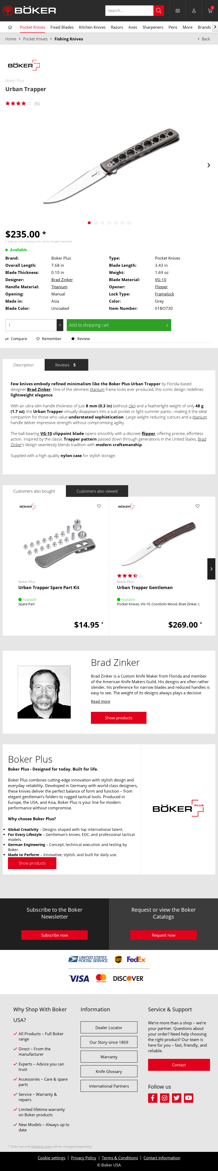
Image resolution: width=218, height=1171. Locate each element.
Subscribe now (54, 935)
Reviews (65, 364)
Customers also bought (34, 491)
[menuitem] (137, 10)
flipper (148, 433)
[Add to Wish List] (99, 506)
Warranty (109, 1056)
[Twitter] (178, 1097)
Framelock (164, 294)
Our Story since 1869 (109, 1042)
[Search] (158, 10)
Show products (118, 717)
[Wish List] (178, 10)
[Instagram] (166, 1097)
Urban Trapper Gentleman (145, 587)
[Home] (10, 27)
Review (83, 338)
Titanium (59, 286)
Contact (179, 1064)
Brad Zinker (62, 279)
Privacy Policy (83, 1157)
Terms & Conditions (120, 1157)
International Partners (109, 1086)
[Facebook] (154, 1097)
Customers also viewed (97, 491)
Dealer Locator (108, 1027)
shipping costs (32, 241)
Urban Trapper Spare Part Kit (48, 587)
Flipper (161, 286)
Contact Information (162, 1157)
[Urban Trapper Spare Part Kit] (59, 537)
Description (23, 364)
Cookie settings (51, 1157)
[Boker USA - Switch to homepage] (29, 10)
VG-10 (160, 279)
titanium (97, 389)
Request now (163, 935)
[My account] (194, 10)
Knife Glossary (109, 1071)
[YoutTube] (189, 1097)
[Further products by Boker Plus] (24, 66)
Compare (18, 338)
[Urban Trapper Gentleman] (158, 537)
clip (132, 405)
